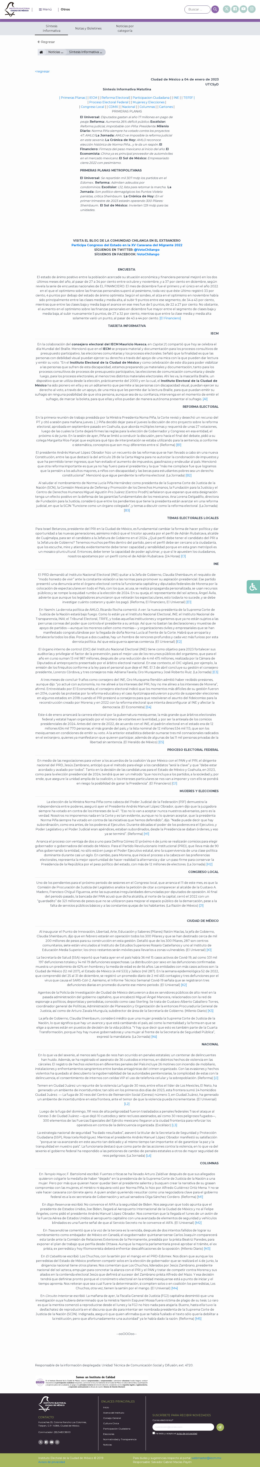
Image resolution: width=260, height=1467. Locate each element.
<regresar (42, 71)
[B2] (189, 475)
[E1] (188, 602)
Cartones (166, 107)
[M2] (198, 1223)
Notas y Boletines (88, 28)
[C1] (183, 556)
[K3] (211, 1011)
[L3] (174, 1125)
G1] (175, 783)
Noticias (54, 52)
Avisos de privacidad (51, 1462)
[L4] (148, 1155)
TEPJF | (189, 98)
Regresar (47, 42)
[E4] (148, 707)
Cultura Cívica (111, 1423)
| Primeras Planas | (73, 98)
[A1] (205, 399)
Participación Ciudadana (116, 1428)
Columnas (147, 107)
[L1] (215, 1078)
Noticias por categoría (125, 28)
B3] (127, 510)
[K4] (154, 1037)
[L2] (127, 1104)
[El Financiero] (170, 318)
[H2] (209, 864)
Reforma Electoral (115, 98)
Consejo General (112, 1418)
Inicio (106, 1407)
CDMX (113, 107)
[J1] (201, 905)
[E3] (215, 672)
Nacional (128, 107)
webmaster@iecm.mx (206, 1458)
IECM (44, 52)
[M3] (207, 1248)
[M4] (174, 1288)
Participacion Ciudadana (150, 98)
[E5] (161, 742)
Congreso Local (92, 107)
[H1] (146, 834)
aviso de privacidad (187, 1433)
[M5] (198, 1318)
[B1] (178, 445)
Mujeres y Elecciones (148, 102)
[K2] (184, 985)
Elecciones (108, 1434)
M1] (200, 1197)
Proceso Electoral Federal (108, 102)
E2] (179, 642)
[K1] (209, 950)
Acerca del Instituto (113, 1412)
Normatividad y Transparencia (119, 1439)
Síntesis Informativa (51, 28)
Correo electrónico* (162, 1420)
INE (176, 98)
